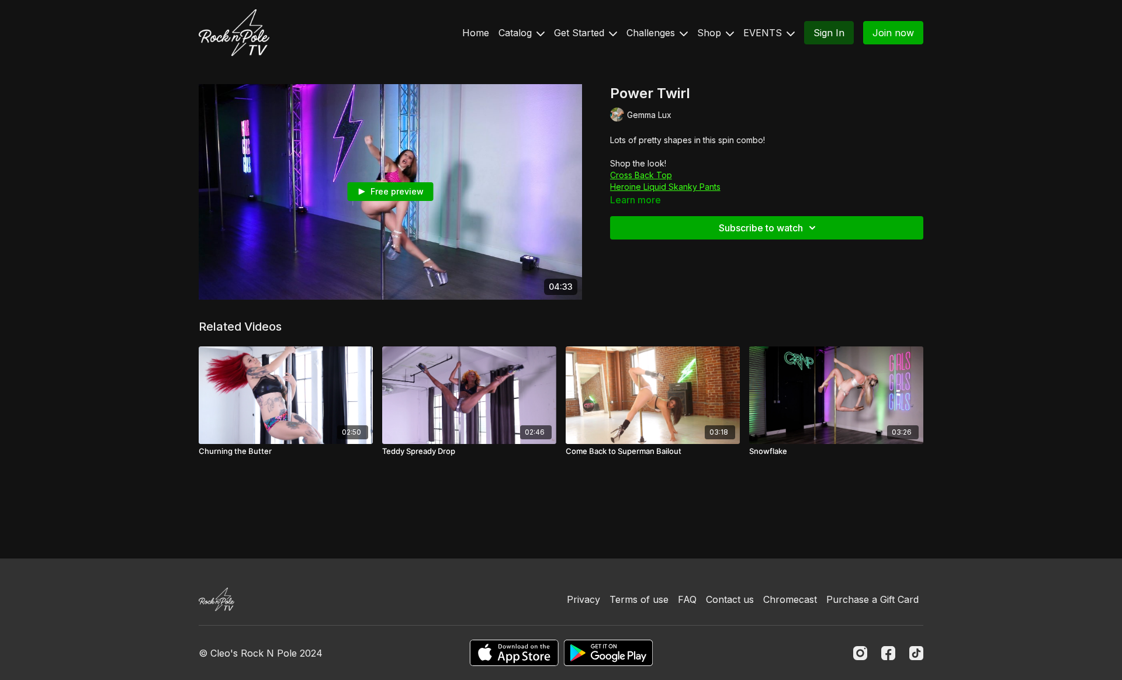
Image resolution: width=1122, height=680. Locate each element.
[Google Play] (608, 653)
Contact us (730, 599)
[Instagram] (860, 653)
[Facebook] (888, 653)
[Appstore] (514, 653)
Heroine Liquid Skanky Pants (665, 187)
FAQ (687, 599)
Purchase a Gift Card (872, 599)
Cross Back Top (641, 175)
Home (475, 33)
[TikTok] (916, 653)
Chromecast (790, 599)
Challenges (652, 33)
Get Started (580, 33)
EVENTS (764, 33)
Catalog (516, 33)
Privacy (583, 599)
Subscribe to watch (761, 228)
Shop (710, 33)
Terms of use (639, 599)
